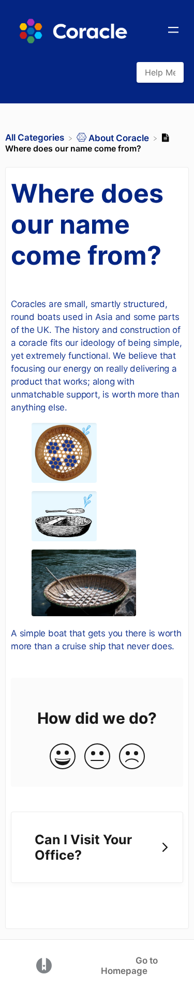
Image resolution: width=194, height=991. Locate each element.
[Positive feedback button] (63, 757)
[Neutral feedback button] (97, 757)
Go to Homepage (129, 965)
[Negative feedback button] (132, 757)
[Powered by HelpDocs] (44, 965)
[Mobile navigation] (173, 31)
